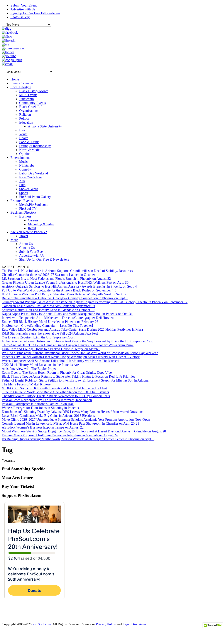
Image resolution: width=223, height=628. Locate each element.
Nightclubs (26, 165)
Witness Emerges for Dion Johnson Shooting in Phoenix (40, 408)
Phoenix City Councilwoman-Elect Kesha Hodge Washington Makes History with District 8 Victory (71, 357)
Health (23, 138)
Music (23, 161)
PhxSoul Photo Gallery (35, 197)
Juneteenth (26, 99)
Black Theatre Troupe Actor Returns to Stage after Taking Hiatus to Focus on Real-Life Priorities (68, 376)
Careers (33, 220)
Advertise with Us (22, 9)
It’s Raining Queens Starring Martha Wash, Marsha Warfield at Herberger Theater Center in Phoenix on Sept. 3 (78, 439)
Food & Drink (29, 142)
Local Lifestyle (20, 87)
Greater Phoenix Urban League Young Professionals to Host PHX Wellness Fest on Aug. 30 (65, 282)
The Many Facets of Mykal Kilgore (26, 384)
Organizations (28, 110)
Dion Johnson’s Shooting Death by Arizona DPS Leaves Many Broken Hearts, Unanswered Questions (72, 412)
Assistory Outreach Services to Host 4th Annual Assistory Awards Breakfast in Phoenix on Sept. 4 (69, 286)
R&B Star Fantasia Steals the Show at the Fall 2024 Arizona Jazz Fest (50, 333)
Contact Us (27, 248)
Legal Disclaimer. (135, 624)
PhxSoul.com (41, 624)
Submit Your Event (23, 5)
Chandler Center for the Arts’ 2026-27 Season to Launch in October (48, 274)
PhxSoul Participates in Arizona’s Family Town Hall (38, 404)
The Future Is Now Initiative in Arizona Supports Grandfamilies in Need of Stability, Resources (67, 271)
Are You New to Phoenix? (28, 232)
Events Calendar (21, 83)
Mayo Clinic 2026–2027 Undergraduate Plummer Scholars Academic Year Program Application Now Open (76, 419)
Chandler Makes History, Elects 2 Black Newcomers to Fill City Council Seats (56, 396)
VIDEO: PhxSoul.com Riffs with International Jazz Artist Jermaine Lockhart (54, 388)
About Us (26, 244)
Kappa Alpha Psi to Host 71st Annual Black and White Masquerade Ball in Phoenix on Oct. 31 (67, 314)
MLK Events (28, 95)
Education (26, 122)
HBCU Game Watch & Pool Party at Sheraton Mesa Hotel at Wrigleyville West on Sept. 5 (64, 294)
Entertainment (20, 157)
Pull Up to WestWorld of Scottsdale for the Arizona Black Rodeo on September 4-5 (59, 290)
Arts (22, 181)
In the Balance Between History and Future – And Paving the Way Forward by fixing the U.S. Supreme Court (77, 341)
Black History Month (33, 91)
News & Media (29, 150)
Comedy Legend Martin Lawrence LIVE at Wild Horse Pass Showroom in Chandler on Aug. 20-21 (70, 423)
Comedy (25, 169)
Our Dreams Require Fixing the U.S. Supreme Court (38, 337)
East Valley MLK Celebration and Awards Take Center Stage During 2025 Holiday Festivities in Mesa (72, 329)
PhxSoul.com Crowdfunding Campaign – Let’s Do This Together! (47, 325)
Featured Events (21, 201)
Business (25, 216)
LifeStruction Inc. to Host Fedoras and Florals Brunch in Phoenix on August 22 (56, 278)
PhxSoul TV (28, 208)
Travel (23, 236)
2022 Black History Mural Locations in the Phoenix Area (41, 365)
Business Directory (23, 212)
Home (14, 79)
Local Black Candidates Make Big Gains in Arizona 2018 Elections (48, 415)
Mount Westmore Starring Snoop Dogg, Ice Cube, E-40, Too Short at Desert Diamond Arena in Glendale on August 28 (84, 431)
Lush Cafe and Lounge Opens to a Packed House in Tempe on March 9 (51, 349)
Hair (22, 130)
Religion (25, 114)
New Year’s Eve (30, 177)
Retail (32, 228)
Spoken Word (28, 189)
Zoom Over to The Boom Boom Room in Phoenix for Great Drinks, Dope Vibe (57, 372)
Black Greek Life (31, 107)
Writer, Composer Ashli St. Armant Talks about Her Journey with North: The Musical (60, 361)
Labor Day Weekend (33, 173)
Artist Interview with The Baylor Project (29, 368)
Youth (23, 134)
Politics (24, 118)
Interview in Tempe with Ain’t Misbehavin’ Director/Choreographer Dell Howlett (58, 318)
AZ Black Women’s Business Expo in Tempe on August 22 (43, 427)
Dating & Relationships (35, 146)
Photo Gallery (20, 17)
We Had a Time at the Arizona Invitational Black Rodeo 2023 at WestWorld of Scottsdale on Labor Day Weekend (80, 353)
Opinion (24, 154)
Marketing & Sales (41, 224)
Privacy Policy (106, 624)
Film (22, 185)
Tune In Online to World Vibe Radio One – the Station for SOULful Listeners (55, 392)
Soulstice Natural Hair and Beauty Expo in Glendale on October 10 (48, 310)
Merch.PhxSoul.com (33, 204)
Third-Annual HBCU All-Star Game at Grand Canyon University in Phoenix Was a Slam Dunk (67, 345)
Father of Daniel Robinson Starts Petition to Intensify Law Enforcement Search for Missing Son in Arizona (75, 380)
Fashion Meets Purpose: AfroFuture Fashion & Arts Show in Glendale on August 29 (60, 435)
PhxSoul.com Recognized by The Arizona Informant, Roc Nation (47, 400)
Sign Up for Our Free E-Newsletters (35, 13)
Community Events (32, 103)
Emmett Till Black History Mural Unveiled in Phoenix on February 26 (50, 321)
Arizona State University (45, 126)
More (14, 240)
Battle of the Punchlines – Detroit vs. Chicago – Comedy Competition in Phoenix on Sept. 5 (65, 298)
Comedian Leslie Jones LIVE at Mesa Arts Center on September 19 (48, 306)
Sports (23, 193)
